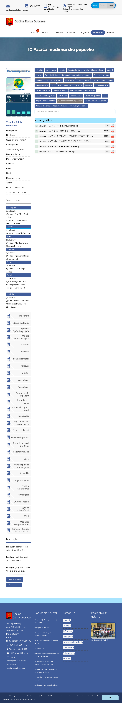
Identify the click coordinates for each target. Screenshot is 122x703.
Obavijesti (71, 32)
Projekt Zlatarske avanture (45, 101)
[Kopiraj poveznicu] (36, 126)
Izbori (53, 85)
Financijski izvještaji (52, 75)
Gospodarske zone (101, 75)
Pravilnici (39, 75)
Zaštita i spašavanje (43, 91)
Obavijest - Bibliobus (42, 628)
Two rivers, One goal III (78, 106)
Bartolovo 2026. (40, 648)
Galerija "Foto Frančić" (16, 140)
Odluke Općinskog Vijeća (45, 96)
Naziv (95, 5)
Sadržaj (111, 5)
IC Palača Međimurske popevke (70, 101)
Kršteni (9, 168)
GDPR (105, 96)
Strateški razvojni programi (102, 80)
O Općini (44, 32)
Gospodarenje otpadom (81, 75)
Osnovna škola (13, 154)
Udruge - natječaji (101, 85)
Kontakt (110, 32)
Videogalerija (12, 144)
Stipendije (88, 85)
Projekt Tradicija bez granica (96, 101)
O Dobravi (58, 32)
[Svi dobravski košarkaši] (103, 630)
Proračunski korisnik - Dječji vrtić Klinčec (51, 106)
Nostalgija (10, 135)
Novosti (34, 32)
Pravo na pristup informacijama (70, 85)
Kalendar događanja (73, 642)
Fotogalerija (11, 130)
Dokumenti (97, 32)
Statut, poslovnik (97, 70)
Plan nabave (62, 96)
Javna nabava (51, 70)
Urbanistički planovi (92, 96)
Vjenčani (10, 163)
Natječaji (62, 70)
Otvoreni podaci (76, 96)
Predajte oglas (14, 585)
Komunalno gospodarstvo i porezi (49, 80)
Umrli (8, 173)
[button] (22, 699)
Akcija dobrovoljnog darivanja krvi (46, 685)
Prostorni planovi (82, 80)
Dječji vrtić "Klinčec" (15, 159)
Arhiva (9, 183)
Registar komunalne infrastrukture (82, 91)
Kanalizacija (69, 80)
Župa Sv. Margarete (15, 149)
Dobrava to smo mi (15, 187)
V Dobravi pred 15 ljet (16, 192)
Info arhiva (39, 70)
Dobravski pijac (13, 178)
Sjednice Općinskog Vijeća (78, 70)
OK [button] (110, 698)
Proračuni (66, 75)
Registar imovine (42, 85)
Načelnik (110, 70)
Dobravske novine (60, 91)
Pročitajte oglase (14, 579)
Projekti (84, 32)
